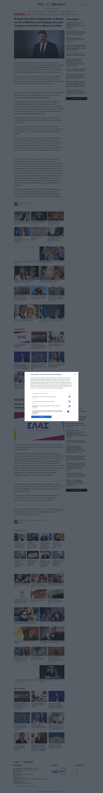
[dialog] (51, 396)
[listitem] (51, 393)
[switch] (69, 397)
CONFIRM (41, 416)
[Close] (75, 374)
